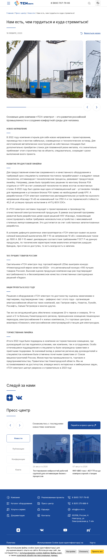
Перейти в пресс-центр (82, 425)
